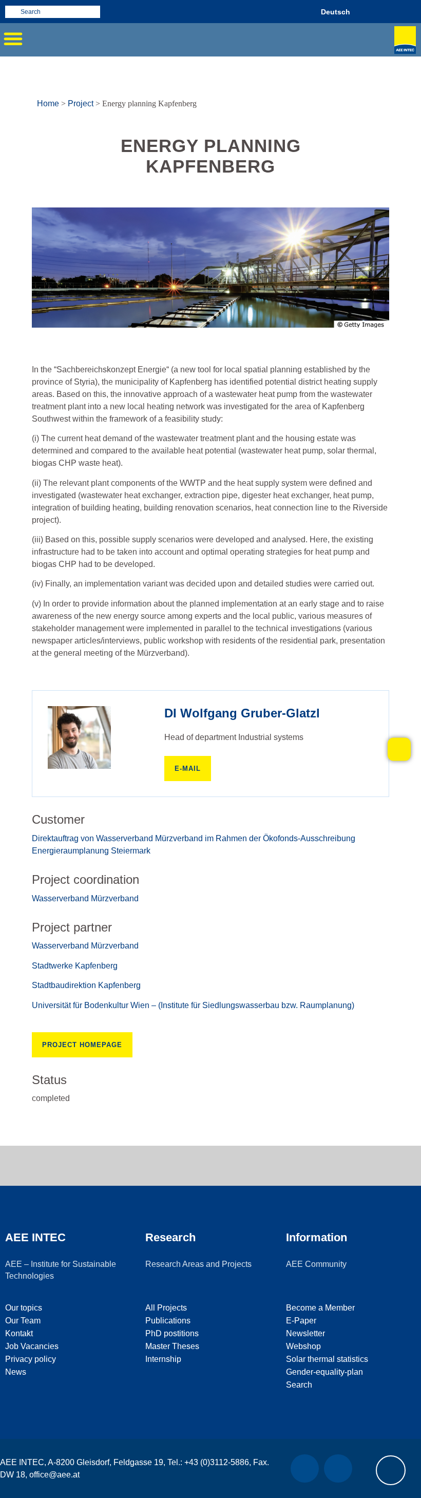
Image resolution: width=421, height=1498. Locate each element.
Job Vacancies (32, 1346)
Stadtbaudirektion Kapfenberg (86, 985)
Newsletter (305, 1333)
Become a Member (320, 1307)
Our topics (23, 1307)
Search (299, 1384)
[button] (13, 38)
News (15, 1372)
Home (48, 103)
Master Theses (172, 1346)
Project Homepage (82, 1045)
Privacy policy (30, 1359)
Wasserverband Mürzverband (85, 898)
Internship (163, 1359)
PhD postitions (172, 1333)
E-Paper (301, 1320)
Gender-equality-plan (324, 1372)
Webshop (303, 1346)
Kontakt (19, 1333)
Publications (167, 1320)
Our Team (23, 1320)
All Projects (166, 1307)
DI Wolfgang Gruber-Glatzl (242, 713)
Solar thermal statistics (327, 1359)
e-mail (188, 768)
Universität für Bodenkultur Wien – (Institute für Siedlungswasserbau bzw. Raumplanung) (193, 1005)
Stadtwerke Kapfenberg (75, 965)
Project (80, 103)
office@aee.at (54, 1474)
